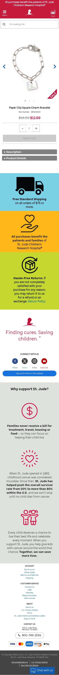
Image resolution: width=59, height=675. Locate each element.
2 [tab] (29, 100)
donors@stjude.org (20, 662)
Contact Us (29, 587)
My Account (29, 569)
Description (13, 152)
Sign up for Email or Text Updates (29, 373)
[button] (53, 15)
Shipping (29, 578)
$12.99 (35, 117)
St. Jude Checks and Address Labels (29, 615)
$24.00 (24, 117)
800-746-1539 (31, 635)
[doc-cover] (29, 66)
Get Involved (29, 598)
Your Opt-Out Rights (29, 665)
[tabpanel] (29, 66)
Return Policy (36, 301)
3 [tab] (33, 100)
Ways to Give (29, 618)
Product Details (16, 158)
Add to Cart (29, 138)
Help (30, 589)
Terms (29, 613)
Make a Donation (29, 595)
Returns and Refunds (29, 575)
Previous (5, 66)
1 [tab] (25, 100)
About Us (30, 607)
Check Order (29, 572)
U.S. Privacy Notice (29, 610)
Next (54, 66)
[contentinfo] (29, 411)
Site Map (29, 592)
